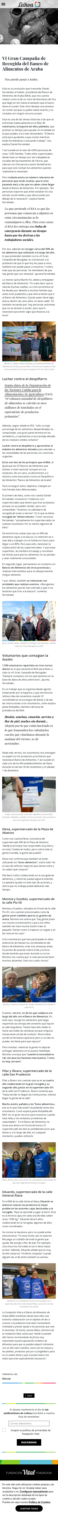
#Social (6, 1378)
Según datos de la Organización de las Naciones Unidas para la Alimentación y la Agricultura (27, 389)
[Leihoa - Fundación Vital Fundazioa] (3, 5)
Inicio (29, 1395)
